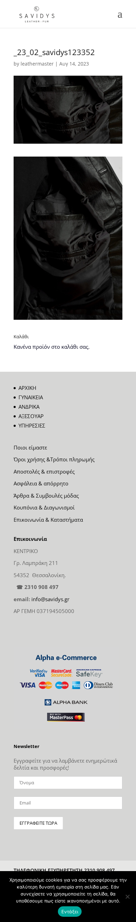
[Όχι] (127, 896)
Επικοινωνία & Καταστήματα (48, 519)
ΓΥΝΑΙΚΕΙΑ (30, 397)
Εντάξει (69, 911)
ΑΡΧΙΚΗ (27, 387)
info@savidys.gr (50, 599)
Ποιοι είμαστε (30, 447)
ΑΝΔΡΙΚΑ (28, 406)
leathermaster (37, 63)
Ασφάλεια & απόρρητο (41, 483)
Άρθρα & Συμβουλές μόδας (46, 495)
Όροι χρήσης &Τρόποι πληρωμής (54, 459)
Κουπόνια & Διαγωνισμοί (44, 507)
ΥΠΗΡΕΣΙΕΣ (31, 425)
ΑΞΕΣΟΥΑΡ (31, 416)
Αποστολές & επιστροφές (44, 471)
